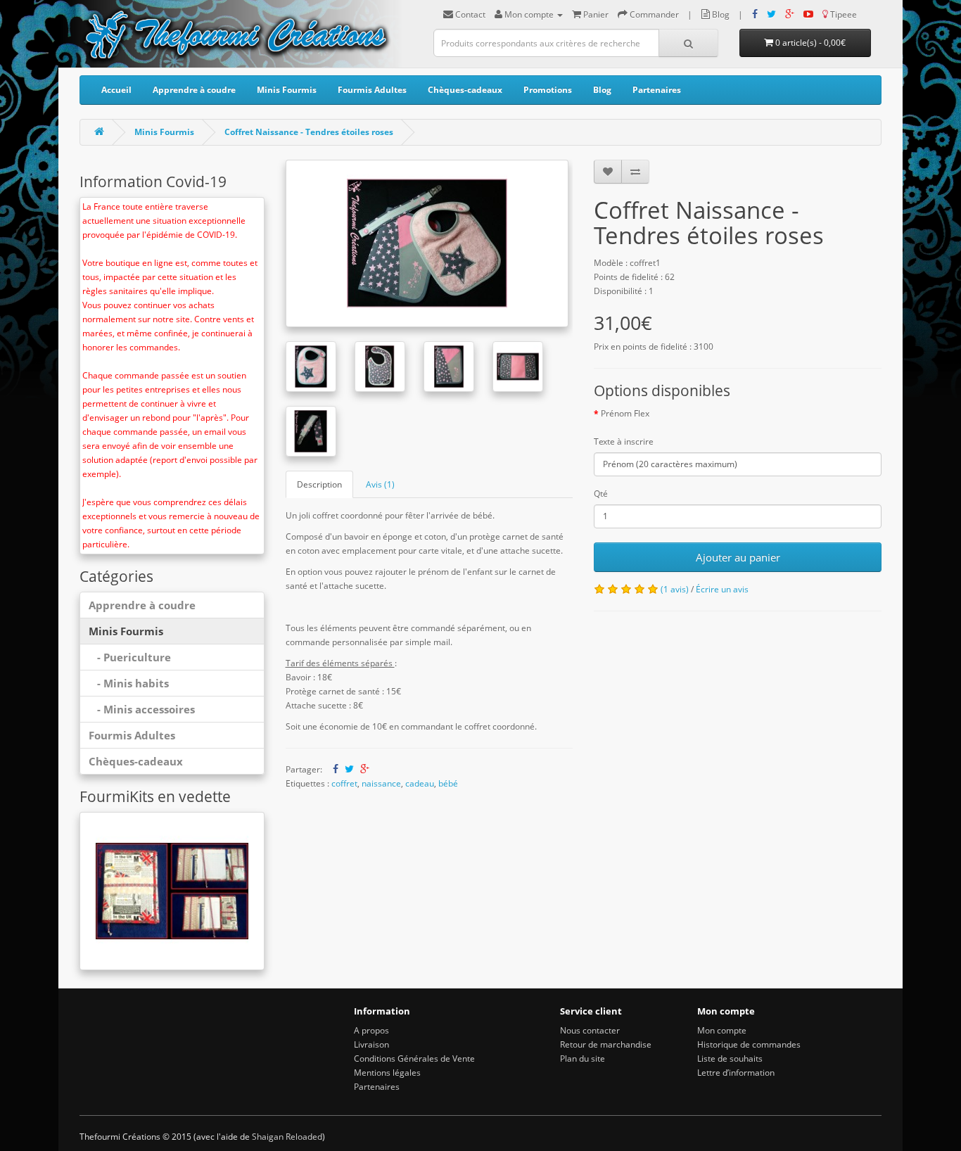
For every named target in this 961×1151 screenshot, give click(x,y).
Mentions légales (387, 1073)
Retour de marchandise (605, 1044)
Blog (602, 90)
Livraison (371, 1044)
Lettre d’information (736, 1073)
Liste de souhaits (730, 1058)
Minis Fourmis (287, 90)
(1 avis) (675, 589)
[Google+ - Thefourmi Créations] (789, 14)
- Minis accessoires (142, 709)
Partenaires (656, 90)
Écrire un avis (722, 589)
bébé (448, 783)
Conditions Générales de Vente (414, 1058)
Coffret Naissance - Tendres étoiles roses (308, 132)
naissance (381, 783)
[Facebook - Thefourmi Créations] (755, 14)
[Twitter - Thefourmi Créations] (771, 14)
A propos (371, 1030)
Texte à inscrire (624, 441)
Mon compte (721, 1030)
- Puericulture (130, 657)
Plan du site (582, 1058)
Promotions (547, 90)
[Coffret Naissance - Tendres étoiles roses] (427, 243)
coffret (344, 783)
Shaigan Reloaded (287, 1137)
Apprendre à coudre (194, 90)
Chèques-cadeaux (465, 90)
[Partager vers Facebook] (335, 769)
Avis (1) (380, 484)
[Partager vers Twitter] (349, 769)
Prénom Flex (625, 413)
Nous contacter (590, 1030)
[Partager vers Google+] (364, 769)
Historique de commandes (749, 1044)
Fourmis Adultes (372, 90)
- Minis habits (129, 683)
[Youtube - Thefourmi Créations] (808, 14)
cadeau (419, 783)
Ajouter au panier (738, 557)
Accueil (116, 90)
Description (319, 484)
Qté (601, 494)
